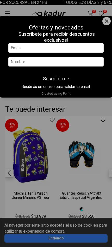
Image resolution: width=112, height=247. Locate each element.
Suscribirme (56, 79)
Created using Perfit (56, 93)
